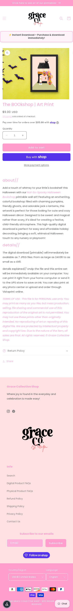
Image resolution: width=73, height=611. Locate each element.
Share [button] (9, 361)
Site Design (48, 601)
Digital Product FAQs (19, 483)
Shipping (7, 116)
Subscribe (56, 543)
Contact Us (13, 521)
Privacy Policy (15, 514)
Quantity (7, 128)
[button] (4, 18)
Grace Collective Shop (26, 601)
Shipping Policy (15, 506)
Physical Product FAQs (20, 491)
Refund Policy (15, 498)
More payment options (36, 165)
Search (11, 475)
